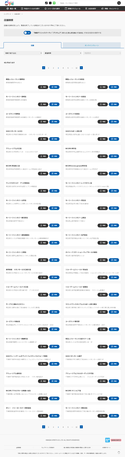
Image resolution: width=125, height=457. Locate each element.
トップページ (7, 14)
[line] (54, 3)
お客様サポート (106, 447)
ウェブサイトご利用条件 (47, 447)
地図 (44, 87)
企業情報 (18, 447)
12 (76, 68)
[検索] (119, 3)
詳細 (55, 87)
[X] (46, 3)
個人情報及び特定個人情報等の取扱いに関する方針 (77, 447)
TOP (119, 453)
